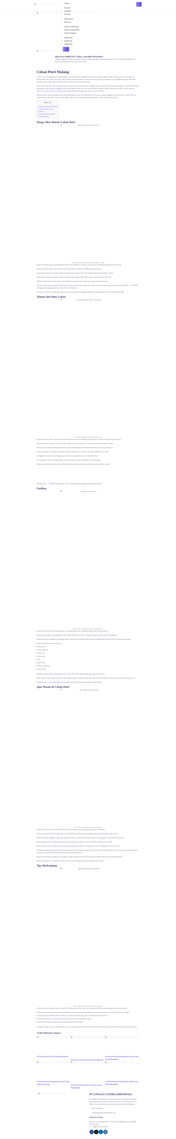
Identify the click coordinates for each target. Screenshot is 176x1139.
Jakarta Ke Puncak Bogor (71, 30)
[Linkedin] (101, 1132)
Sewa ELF (67, 8)
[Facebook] (91, 1132)
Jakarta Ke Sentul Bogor (71, 26)
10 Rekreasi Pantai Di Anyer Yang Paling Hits (87, 1060)
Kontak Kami (68, 41)
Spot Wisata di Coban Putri (46, 114)
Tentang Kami (68, 44)
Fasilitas (41, 111)
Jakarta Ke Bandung (70, 33)
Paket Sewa (67, 22)
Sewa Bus (67, 14)
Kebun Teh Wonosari (60, 861)
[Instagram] (96, 1132)
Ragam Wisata (68, 37)
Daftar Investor (68, 19)
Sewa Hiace (67, 11)
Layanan (66, 3)
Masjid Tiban (53, 484)
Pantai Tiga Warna (55, 682)
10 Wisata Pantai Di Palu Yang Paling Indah (52, 1056)
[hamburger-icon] (139, 4)
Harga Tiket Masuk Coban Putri (48, 106)
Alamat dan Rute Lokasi (45, 109)
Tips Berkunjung (43, 116)
